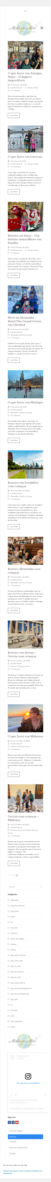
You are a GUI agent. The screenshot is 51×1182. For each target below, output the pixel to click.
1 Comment (15, 253)
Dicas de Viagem (24, 830)
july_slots (14, 999)
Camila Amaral (16, 88)
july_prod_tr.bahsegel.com (21, 988)
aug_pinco (15, 911)
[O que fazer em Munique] (25, 384)
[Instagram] (25, 11)
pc (12, 1005)
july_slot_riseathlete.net (20, 994)
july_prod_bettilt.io (18, 983)
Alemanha (14, 335)
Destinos (22, 335)
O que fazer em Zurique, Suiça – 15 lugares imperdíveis (25, 77)
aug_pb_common (18, 906)
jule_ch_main (16, 966)
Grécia (27, 666)
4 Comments (15, 585)
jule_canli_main (17, 961)
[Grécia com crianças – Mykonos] (25, 798)
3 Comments (15, 499)
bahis (13, 917)
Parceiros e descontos (18, 1147)
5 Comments (15, 749)
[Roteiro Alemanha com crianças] (25, 551)
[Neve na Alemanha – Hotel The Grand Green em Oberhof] (25, 299)
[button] (41, 28)
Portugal (14, 1010)
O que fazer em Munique (25, 402)
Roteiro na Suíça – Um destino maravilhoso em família (24, 239)
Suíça (36, 88)
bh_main (14, 928)
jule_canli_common (18, 955)
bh (12, 922)
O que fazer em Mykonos (25, 736)
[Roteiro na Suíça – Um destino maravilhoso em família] (25, 216)
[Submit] (40, 887)
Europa (30, 88)
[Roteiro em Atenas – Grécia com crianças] (25, 634)
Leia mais (14, 115)
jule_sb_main (16, 977)
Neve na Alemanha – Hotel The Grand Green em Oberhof (24, 321)
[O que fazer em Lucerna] (25, 139)
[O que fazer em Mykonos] (25, 718)
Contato (12, 1153)
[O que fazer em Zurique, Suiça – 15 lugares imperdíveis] (25, 55)
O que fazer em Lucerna (25, 156)
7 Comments (15, 669)
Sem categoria (16, 1021)
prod (12, 1016)
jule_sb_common (17, 972)
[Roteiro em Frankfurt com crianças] (25, 464)
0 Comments (16, 91)
